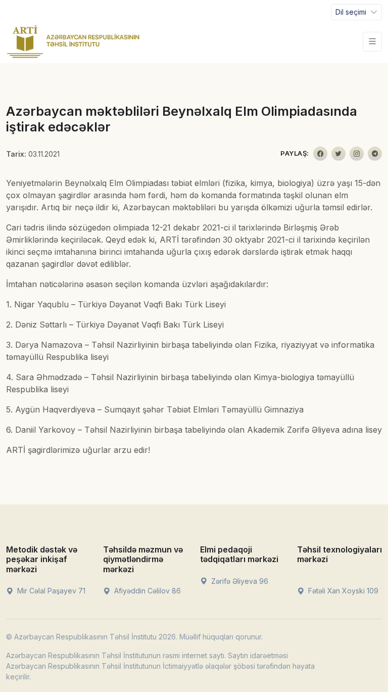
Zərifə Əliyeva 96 (238, 581)
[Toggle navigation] (372, 42)
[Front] (73, 41)
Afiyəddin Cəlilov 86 (146, 590)
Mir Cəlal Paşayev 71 (50, 590)
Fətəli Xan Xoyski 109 (342, 590)
